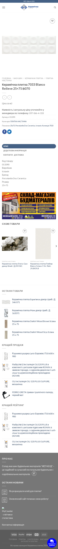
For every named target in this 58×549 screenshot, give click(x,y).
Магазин (17, 78)
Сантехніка (33, 540)
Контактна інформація (13, 525)
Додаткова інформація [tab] (15, 150)
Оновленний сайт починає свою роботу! (29, 499)
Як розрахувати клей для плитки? (25, 491)
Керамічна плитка (34, 78)
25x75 (12, 126)
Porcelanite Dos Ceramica (25, 126)
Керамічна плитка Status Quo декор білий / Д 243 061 (15, 265)
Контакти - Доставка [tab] (13, 155)
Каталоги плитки (29, 541)
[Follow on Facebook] (34, 474)
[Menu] (3, 7)
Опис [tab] (5, 146)
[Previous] (2, 252)
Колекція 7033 (47, 126)
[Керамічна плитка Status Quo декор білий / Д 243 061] (15, 243)
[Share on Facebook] (4, 131)
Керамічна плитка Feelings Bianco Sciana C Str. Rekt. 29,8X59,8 (41, 266)
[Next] (56, 252)
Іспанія (38, 126)
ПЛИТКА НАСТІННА (18, 121)
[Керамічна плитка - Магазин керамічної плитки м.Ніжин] (29, 7)
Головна (6, 78)
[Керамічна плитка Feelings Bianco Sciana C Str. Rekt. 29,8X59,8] (43, 243)
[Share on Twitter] (9, 131)
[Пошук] (55, 7)
